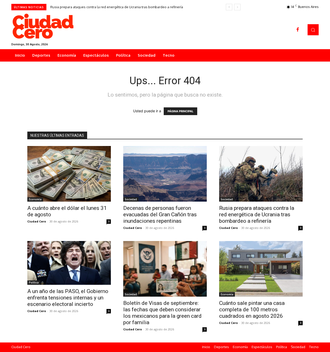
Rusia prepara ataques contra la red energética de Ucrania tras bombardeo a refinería (116, 7)
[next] (237, 7)
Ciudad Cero (36, 221)
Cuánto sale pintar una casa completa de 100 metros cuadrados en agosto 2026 (252, 309)
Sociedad (131, 199)
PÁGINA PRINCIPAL (180, 111)
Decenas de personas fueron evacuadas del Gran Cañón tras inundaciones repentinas (160, 214)
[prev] (229, 7)
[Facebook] (297, 30)
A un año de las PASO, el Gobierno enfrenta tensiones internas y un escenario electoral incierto (67, 297)
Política (34, 282)
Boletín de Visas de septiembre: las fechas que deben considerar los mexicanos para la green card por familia (162, 312)
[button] (313, 29)
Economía (35, 199)
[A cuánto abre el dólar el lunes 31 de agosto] (69, 174)
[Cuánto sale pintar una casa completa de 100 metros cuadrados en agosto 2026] (261, 269)
